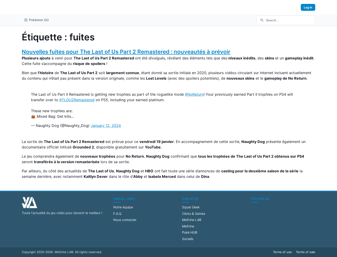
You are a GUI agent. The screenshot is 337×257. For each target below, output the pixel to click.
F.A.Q (117, 213)
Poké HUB (189, 232)
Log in (308, 7)
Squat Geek (191, 207)
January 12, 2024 (106, 125)
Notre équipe (123, 207)
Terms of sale (305, 252)
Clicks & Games (193, 213)
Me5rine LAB (191, 220)
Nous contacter (124, 220)
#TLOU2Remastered (76, 100)
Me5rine (188, 226)
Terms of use (282, 252)
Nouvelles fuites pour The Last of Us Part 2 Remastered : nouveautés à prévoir (126, 51)
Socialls (187, 239)
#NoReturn (194, 94)
